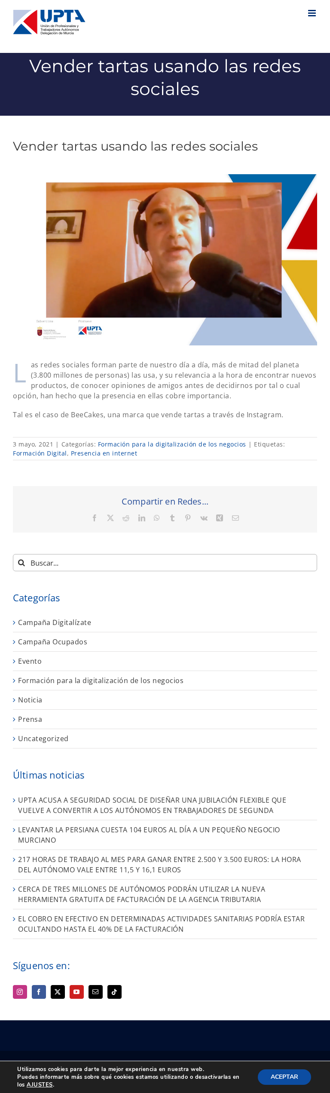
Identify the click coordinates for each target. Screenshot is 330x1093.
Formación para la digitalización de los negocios (172, 444)
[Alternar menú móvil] (313, 13)
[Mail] (96, 992)
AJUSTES (40, 1085)
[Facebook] (39, 992)
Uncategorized (43, 738)
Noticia (30, 700)
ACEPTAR (284, 1077)
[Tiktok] (114, 992)
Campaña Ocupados (52, 642)
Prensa (30, 719)
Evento (30, 661)
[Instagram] (20, 992)
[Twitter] (58, 992)
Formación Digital (40, 453)
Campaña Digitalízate (54, 622)
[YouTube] (77, 992)
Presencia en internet (104, 453)
